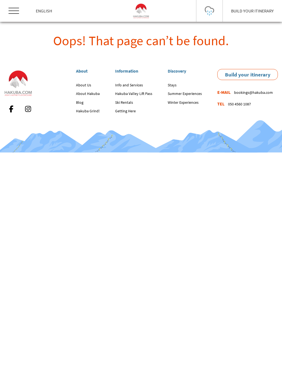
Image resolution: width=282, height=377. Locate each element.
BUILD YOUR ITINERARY (252, 11)
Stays (172, 85)
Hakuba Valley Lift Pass (133, 93)
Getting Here (125, 110)
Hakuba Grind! (88, 110)
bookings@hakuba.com (253, 92)
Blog (79, 102)
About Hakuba (88, 93)
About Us (83, 85)
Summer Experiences (185, 93)
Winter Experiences (183, 102)
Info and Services (129, 85)
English (44, 11)
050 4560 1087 (239, 104)
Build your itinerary (247, 74)
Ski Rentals (124, 102)
